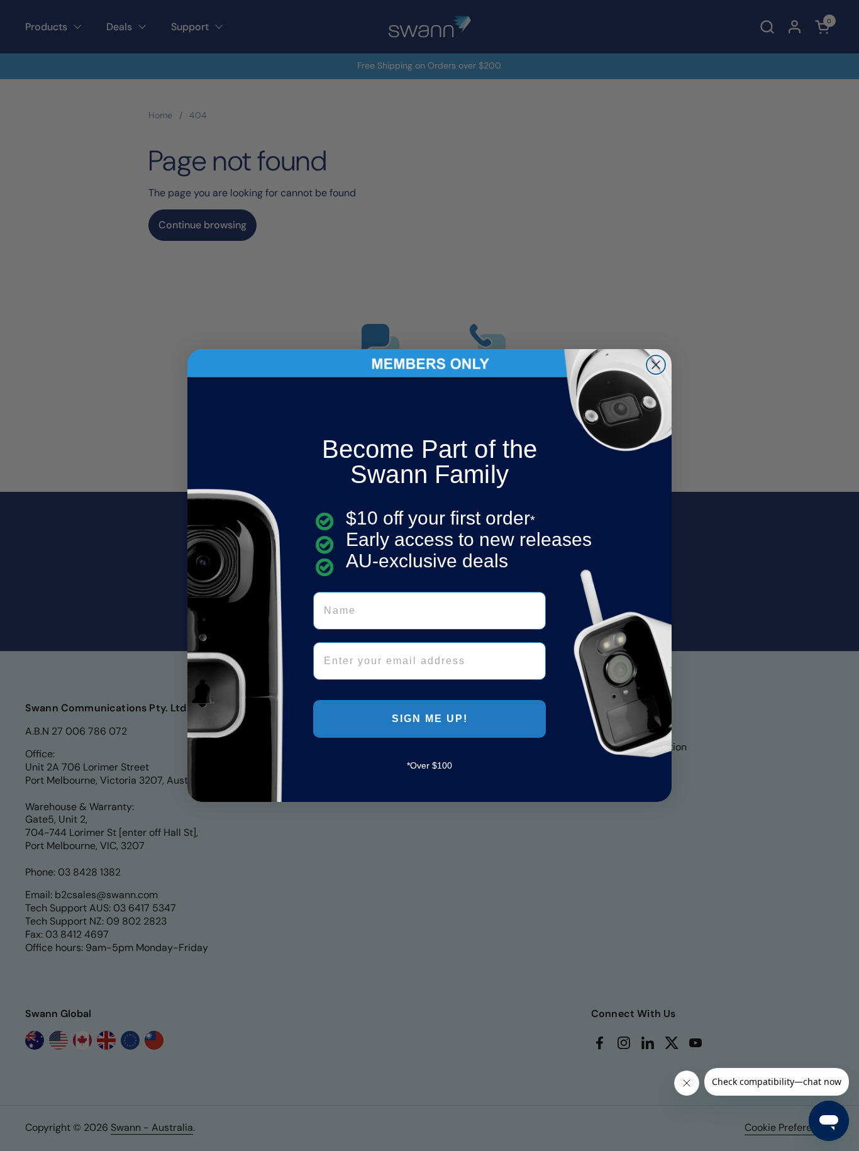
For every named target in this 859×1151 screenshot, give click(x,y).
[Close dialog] (655, 364)
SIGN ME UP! (430, 718)
